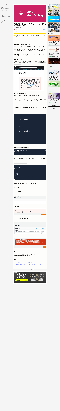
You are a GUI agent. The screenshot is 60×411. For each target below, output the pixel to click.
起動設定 (21, 55)
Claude (21, 3)
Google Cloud (28, 3)
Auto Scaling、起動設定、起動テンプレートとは (6, 9)
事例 (42, 3)
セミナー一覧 (54, 105)
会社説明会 (37, 3)
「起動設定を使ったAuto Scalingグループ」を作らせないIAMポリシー (6, 13)
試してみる (2, 17)
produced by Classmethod (12, 1)
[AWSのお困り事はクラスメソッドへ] (30, 277)
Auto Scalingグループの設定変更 (5, 20)
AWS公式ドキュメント (33, 62)
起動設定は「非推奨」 (4, 10)
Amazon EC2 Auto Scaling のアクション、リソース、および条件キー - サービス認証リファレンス (30, 264)
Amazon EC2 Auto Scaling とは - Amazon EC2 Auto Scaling (24, 262)
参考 (1, 22)
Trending (16, 3)
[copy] (45, 114)
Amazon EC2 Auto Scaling (18, 46)
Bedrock (24, 3)
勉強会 (40, 3)
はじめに (2, 7)
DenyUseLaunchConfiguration (5, 16)
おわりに (2, 21)
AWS (18, 3)
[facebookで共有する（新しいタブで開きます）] (44, 29)
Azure (31, 3)
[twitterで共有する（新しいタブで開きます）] (45, 29)
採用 (44, 3)
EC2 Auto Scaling (17, 27)
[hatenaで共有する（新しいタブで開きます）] (42, 29)
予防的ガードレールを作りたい (5, 11)
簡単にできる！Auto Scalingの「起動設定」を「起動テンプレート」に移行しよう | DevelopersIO (30, 265)
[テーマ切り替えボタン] (57, 1)
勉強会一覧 (54, 110)
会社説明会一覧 (54, 108)
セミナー (34, 3)
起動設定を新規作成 (4, 18)
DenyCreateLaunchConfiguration (5, 15)
